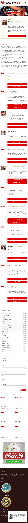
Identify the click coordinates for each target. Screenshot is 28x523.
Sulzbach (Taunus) (14, 323)
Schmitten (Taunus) (14, 341)
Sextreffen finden (17, 86)
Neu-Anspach (14, 333)
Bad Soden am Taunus (14, 329)
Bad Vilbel (14, 339)
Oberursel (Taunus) (23, 73)
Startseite (3, 467)
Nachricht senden (16, 36)
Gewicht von (4, 371)
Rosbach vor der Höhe (14, 345)
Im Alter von (4, 363)
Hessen (12, 467)
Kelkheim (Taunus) (14, 343)
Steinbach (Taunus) (14, 315)
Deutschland (7, 467)
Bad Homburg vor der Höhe (14, 313)
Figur (3, 379)
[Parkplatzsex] (10, 3)
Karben (14, 349)
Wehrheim (14, 335)
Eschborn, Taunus (14, 321)
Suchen (24, 389)
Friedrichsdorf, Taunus (14, 327)
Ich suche (4, 358)
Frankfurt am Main (14, 337)
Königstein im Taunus (14, 325)
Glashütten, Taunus (14, 347)
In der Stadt (4, 384)
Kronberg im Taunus (14, 317)
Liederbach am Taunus (14, 331)
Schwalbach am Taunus (14, 319)
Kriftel (14, 351)
